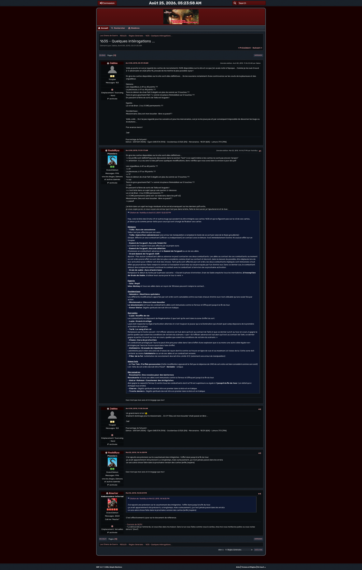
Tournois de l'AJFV (134, 524)
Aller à (220, 550)
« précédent (244, 48)
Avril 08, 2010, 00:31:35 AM (137, 63)
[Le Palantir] (112, 89)
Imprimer (258, 55)
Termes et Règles (248, 567)
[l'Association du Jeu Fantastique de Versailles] (112, 526)
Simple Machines (115, 567)
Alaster (113, 493)
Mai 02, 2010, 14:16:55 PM (136, 452)
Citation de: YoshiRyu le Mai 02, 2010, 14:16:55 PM (149, 499)
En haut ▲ (261, 567)
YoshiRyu (113, 150)
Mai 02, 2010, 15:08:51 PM (136, 493)
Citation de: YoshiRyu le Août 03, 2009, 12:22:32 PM (150, 213)
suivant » (257, 48)
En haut (102, 539)
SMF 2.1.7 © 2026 (102, 567)
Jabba (114, 62)
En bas (102, 55)
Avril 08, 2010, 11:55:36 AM (137, 408)
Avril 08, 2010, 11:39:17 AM (137, 150)
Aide (238, 567)
